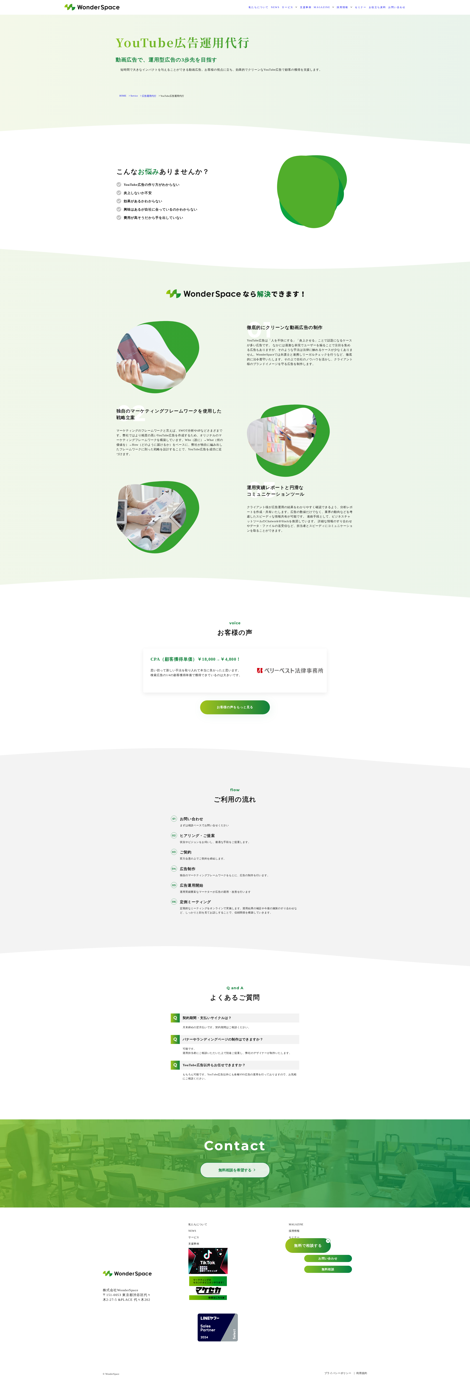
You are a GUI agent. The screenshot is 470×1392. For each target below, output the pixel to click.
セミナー (360, 7)
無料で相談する (308, 1245)
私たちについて (259, 7)
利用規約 (361, 1373)
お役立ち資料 (377, 7)
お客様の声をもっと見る (235, 707)
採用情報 (342, 7)
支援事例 (305, 7)
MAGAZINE (322, 7)
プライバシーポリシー (337, 1373)
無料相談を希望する (235, 1170)
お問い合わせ (397, 7)
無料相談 (328, 1269)
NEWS (275, 7)
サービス (287, 7)
